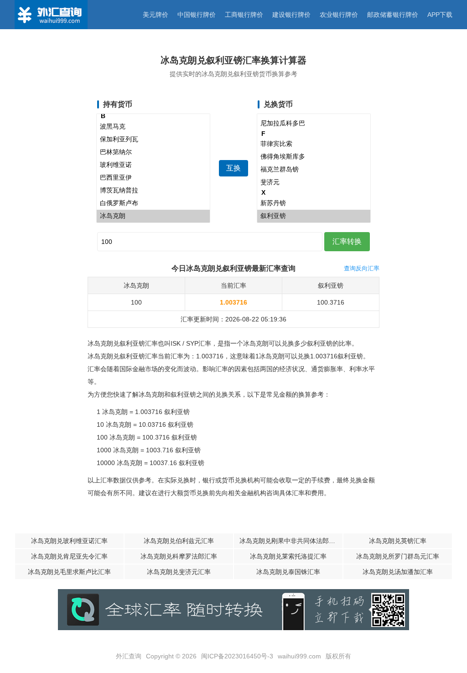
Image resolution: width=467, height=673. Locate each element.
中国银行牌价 (196, 14)
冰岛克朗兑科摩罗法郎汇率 (178, 556)
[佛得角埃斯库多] (313, 156)
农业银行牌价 (339, 14)
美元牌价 (155, 14)
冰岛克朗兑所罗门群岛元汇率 (397, 556)
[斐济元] (313, 182)
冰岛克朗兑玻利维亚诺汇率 (69, 540)
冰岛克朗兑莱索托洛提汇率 (288, 556)
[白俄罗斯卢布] (153, 203)
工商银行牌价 (244, 14)
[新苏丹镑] (313, 203)
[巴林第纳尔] (153, 152)
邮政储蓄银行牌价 (392, 14)
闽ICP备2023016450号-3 (237, 656)
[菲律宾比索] (313, 144)
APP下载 (439, 14)
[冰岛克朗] (153, 216)
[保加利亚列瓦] (153, 139)
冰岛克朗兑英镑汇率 (397, 540)
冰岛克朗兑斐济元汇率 (179, 571)
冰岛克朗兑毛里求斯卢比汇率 (69, 571)
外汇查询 (128, 656)
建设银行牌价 (291, 14)
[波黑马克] (153, 126)
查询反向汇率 (361, 268)
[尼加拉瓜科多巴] (313, 123)
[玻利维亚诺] (153, 165)
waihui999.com (299, 656)
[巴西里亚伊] (153, 177)
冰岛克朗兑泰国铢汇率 (288, 571)
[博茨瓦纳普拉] (153, 190)
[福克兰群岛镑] (313, 169)
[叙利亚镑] (313, 216)
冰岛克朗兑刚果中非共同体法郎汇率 (290, 540)
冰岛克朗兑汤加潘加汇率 (398, 571)
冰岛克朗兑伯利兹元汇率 (179, 540)
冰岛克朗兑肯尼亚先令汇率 (69, 556)
